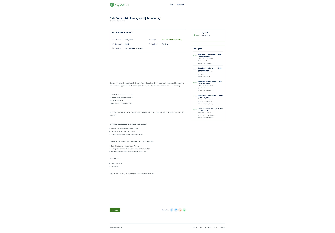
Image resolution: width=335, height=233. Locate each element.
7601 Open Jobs (206, 35)
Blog (201, 227)
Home (171, 4)
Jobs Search (180, 4)
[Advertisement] (148, 69)
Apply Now (115, 210)
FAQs (215, 227)
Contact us (222, 227)
